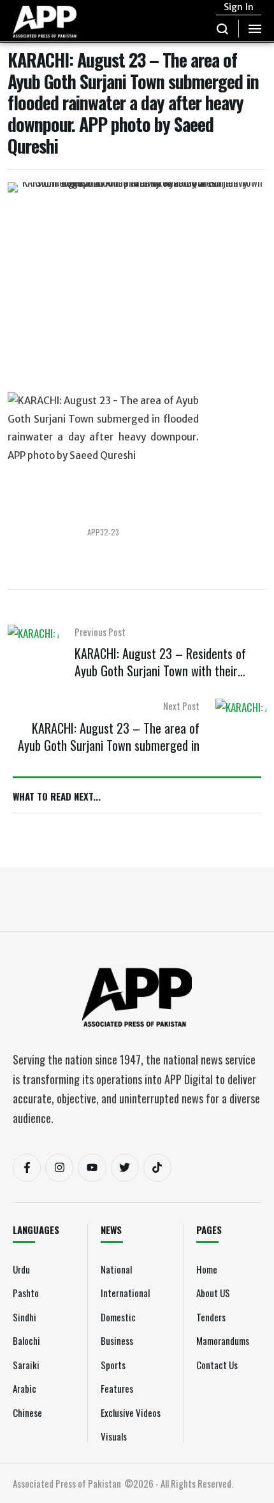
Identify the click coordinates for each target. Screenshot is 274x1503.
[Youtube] (92, 1168)
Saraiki (26, 1365)
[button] (222, 29)
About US (213, 1293)
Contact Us (217, 1365)
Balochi (26, 1340)
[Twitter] (125, 1168)
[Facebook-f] (27, 1168)
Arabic (24, 1388)
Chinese (27, 1412)
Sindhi (24, 1317)
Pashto (26, 1293)
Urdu (21, 1269)
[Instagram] (59, 1168)
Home (206, 1269)
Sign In (239, 7)
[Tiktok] (157, 1168)
